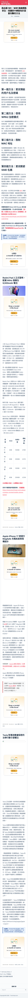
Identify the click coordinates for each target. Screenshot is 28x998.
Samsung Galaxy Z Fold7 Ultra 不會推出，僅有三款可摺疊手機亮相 (6, 974)
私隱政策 (15, 238)
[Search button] (25, 989)
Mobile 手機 (17, 527)
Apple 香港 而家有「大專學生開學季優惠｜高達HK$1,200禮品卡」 (14, 666)
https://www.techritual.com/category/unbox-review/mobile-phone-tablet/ (14, 492)
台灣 (5, 624)
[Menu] (26, 2)
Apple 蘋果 (17, 724)
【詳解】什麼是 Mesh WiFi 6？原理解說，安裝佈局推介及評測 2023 (13, 212)
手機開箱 (21, 488)
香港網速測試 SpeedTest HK (14, 228)
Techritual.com (14, 995)
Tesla (22, 964)
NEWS (22, 527)
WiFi (21, 191)
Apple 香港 (12, 686)
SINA (4, 726)
